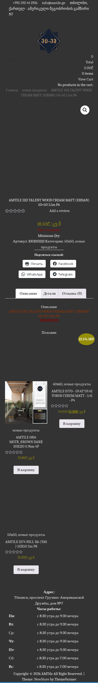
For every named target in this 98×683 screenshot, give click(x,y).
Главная (12, 90)
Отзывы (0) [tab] (72, 293)
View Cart (85, 79)
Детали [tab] (49, 293)
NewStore (41, 679)
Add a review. (60, 210)
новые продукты (34, 90)
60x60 (57, 384)
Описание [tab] (28, 293)
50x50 (69, 241)
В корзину (26, 470)
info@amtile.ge (53, 3)
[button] (84, 110)
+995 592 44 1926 (24, 3)
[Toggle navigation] (12, 60)
